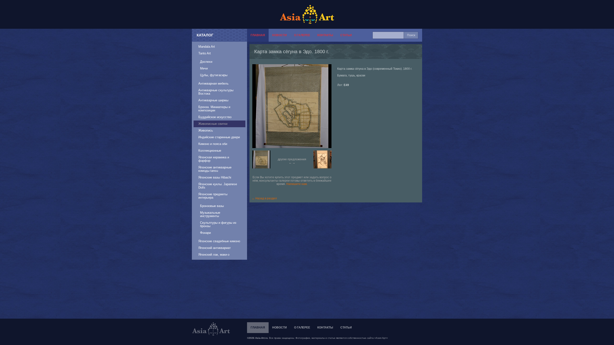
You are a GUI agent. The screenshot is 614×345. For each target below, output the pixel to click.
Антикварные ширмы (213, 100)
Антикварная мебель (213, 83)
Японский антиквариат (214, 248)
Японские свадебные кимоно (219, 241)
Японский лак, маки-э (214, 254)
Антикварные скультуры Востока (215, 91)
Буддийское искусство (214, 117)
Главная (258, 35)
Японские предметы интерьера (212, 195)
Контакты (325, 35)
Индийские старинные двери (219, 137)
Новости (279, 35)
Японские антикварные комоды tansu (214, 169)
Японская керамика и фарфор (213, 158)
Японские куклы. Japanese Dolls (217, 185)
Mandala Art (206, 46)
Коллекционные (209, 150)
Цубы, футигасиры (213, 75)
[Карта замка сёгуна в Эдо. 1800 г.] (294, 106)
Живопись (205, 130)
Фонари (205, 233)
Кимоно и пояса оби (212, 144)
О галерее (302, 35)
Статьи (346, 35)
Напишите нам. (296, 184)
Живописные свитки (212, 124)
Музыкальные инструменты (210, 214)
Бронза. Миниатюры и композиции (214, 108)
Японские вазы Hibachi (214, 177)
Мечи (204, 68)
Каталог (205, 35)
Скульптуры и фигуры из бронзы (218, 224)
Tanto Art (204, 53)
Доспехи (206, 61)
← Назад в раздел (264, 198)
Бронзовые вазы (212, 206)
